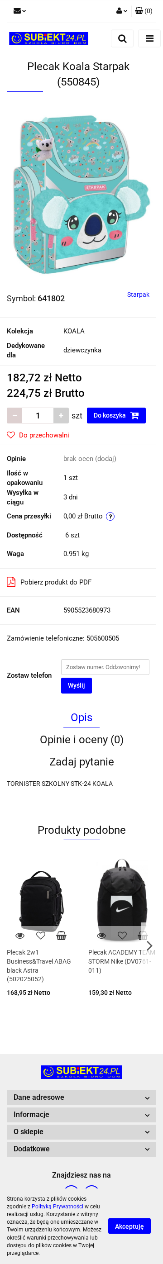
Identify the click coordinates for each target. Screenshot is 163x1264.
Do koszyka (110, 415)
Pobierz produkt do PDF (55, 582)
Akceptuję (129, 1226)
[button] (143, 11)
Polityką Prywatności (57, 1206)
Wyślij (76, 685)
